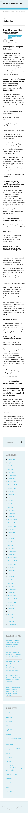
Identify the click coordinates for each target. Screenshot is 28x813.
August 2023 (11, 570)
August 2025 (11, 494)
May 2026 (10, 466)
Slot (7, 787)
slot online (9, 721)
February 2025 (12, 513)
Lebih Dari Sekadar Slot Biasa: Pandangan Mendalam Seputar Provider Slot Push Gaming (13, 691)
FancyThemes (17, 809)
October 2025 (12, 488)
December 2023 (12, 558)
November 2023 (12, 561)
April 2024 (10, 545)
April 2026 (10, 469)
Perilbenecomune (14, 3)
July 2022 (10, 611)
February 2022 (12, 624)
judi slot (8, 761)
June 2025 (11, 501)
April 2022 (10, 618)
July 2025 (10, 497)
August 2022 (11, 608)
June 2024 (11, 539)
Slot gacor (9, 791)
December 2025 (12, 482)
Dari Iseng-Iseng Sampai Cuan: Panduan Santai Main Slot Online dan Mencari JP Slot (13, 644)
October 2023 (12, 564)
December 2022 (12, 596)
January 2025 (11, 516)
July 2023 (10, 573)
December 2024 (12, 520)
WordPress (21, 807)
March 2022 (11, 621)
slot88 (8, 713)
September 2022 (12, 605)
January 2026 (11, 478)
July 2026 (10, 463)
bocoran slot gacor (11, 774)
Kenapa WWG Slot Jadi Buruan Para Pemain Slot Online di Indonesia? (13, 654)
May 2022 (10, 615)
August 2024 (11, 532)
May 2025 (10, 504)
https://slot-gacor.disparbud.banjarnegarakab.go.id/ (14, 768)
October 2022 (12, 602)
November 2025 (12, 485)
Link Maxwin (9, 745)
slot (7, 725)
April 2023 (10, 583)
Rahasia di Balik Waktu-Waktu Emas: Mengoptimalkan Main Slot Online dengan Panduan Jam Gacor (13, 666)
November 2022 (12, 599)
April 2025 (10, 507)
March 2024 (11, 548)
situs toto (9, 717)
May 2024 (10, 542)
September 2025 (12, 491)
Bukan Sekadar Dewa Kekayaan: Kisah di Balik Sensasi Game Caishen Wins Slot (13, 679)
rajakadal (9, 730)
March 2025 (11, 510)
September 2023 (12, 567)
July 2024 (10, 535)
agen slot (9, 778)
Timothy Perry (12, 40)
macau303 (9, 757)
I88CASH (8, 734)
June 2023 (11, 577)
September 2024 (12, 529)
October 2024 (12, 526)
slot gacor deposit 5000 (13, 749)
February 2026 (12, 475)
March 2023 (11, 586)
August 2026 (11, 459)
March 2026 (11, 472)
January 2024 (11, 554)
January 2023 (11, 592)
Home (12, 11)
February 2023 (12, 589)
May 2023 (10, 580)
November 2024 (12, 523)
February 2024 (12, 551)
